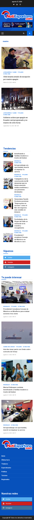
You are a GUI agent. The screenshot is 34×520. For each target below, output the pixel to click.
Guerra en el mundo (9, 346)
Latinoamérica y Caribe (10, 72)
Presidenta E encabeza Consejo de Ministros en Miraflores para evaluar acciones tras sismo (8, 238)
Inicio (3, 456)
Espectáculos (6, 468)
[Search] (23, 33)
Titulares (21, 72)
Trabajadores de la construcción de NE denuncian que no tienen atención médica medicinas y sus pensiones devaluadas (8, 183)
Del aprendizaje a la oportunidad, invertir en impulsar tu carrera (8, 166)
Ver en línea (30, 33)
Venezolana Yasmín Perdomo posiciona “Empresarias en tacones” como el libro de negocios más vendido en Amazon (8, 203)
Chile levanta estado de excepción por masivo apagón (17, 58)
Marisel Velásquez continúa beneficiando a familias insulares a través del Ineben (21, 153)
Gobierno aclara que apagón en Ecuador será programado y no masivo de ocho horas (17, 99)
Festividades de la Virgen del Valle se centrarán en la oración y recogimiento (8, 221)
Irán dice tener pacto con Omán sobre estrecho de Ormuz (17, 333)
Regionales (17, 161)
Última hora (6, 73)
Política (4, 472)
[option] (17, 167)
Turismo (4, 475)
